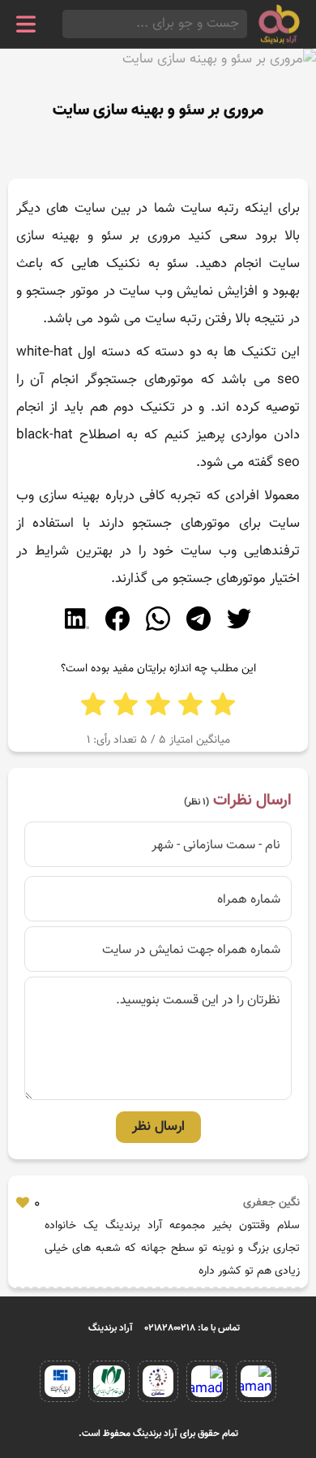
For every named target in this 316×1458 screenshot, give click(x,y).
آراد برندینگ (110, 1328)
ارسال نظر (158, 1126)
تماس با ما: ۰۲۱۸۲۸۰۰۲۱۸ (192, 1328)
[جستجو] (67, 24)
